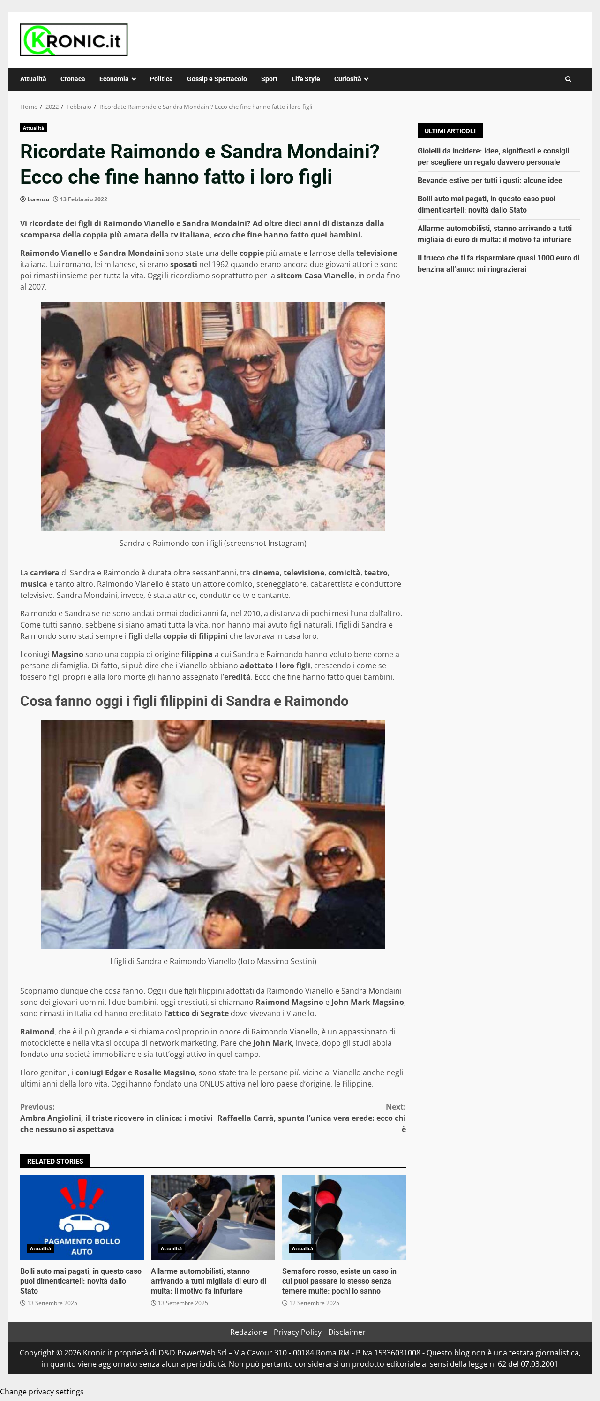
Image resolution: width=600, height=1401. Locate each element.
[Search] (568, 79)
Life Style (306, 79)
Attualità (33, 79)
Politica (161, 79)
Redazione (248, 1332)
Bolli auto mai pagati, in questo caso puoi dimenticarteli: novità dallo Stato (82, 1217)
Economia (114, 79)
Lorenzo (38, 199)
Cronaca (72, 79)
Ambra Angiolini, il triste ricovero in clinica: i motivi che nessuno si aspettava (116, 1118)
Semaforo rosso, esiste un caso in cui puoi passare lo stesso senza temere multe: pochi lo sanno (344, 1217)
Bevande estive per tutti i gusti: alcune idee (490, 180)
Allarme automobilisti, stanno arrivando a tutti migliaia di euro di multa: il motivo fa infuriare (213, 1217)
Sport (269, 79)
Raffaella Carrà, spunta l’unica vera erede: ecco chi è (312, 1118)
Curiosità (347, 79)
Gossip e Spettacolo (217, 79)
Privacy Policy (298, 1332)
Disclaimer (347, 1332)
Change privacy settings (42, 1391)
